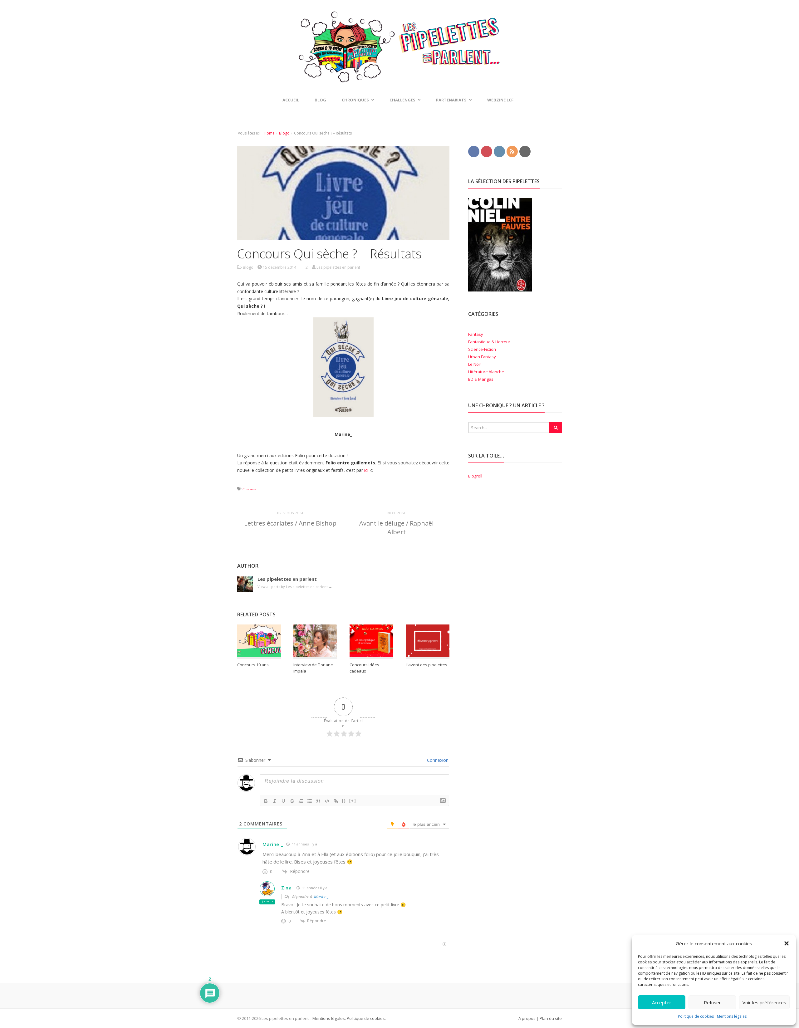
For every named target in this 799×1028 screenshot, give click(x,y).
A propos (527, 1018)
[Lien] (335, 801)
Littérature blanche (486, 371)
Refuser (712, 1002)
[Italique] (274, 801)
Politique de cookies (696, 1016)
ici (366, 470)
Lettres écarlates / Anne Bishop (290, 523)
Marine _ (272, 844)
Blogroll (475, 476)
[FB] (473, 151)
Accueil (290, 100)
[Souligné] (283, 801)
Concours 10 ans (253, 665)
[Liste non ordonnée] (309, 801)
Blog (320, 100)
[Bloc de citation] (318, 801)
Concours (249, 489)
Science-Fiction (482, 349)
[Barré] (292, 801)
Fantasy (475, 334)
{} (344, 800)
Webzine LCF (500, 100)
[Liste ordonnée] (301, 801)
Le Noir (474, 364)
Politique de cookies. (366, 1018)
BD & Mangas (480, 379)
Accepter (661, 1002)
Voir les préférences (764, 1002)
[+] (352, 800)
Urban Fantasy (482, 357)
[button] (786, 943)
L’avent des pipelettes (426, 665)
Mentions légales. (329, 1018)
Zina (286, 888)
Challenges (402, 100)
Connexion (437, 760)
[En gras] (266, 801)
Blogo (284, 133)
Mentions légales (732, 1016)
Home (269, 133)
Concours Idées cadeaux (364, 668)
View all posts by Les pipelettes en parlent (294, 586)
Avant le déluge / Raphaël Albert (396, 527)
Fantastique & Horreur (489, 342)
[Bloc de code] (327, 801)
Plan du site (551, 1018)
